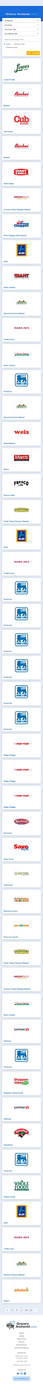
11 (31, 1310)
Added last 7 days (19, 44)
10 (26, 1310)
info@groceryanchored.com (21, 1365)
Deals (21, 1333)
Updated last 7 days (12, 47)
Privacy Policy (21, 1345)
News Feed (21, 1339)
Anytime (8, 44)
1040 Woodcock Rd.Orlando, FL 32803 (21, 1357)
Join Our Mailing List (21, 1379)
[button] (33, 53)
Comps (21, 1336)
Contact (21, 1342)
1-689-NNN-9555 (21, 1361)
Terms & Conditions (21, 1348)
